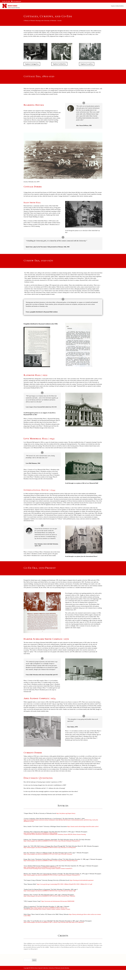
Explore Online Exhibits (117, 6)
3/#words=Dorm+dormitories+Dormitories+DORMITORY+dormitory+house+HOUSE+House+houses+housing (56, 834)
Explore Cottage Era (31, 64)
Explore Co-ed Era (87, 64)
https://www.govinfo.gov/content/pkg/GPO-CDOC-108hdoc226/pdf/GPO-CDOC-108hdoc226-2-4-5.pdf (64, 884)
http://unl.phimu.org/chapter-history (65, 813)
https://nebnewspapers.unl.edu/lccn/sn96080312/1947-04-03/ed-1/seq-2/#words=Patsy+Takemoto (49, 896)
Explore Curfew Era (59, 64)
